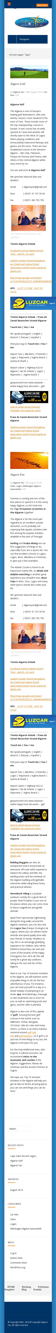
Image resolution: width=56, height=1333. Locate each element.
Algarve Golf (17, 83)
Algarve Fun (17, 474)
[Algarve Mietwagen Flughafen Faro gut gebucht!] (29, 403)
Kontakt (37, 1289)
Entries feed (16, 1257)
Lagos (19, 486)
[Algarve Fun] (29, 472)
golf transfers (26, 1035)
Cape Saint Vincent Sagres (23, 1156)
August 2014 (16, 1189)
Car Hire (14, 1214)
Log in (13, 1253)
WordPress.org (17, 1267)
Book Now (42, 5)
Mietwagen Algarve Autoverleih (26, 1228)
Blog (24, 1289)
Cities (12, 486)
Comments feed (18, 1262)
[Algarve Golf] (29, 81)
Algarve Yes (18, 92)
